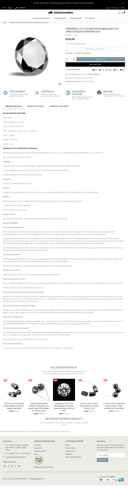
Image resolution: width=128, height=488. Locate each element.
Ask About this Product (83, 53)
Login (107, 8)
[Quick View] (22, 383)
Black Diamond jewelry (41, 18)
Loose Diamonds (76, 18)
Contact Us (38, 448)
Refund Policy (70, 451)
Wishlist (123, 8)
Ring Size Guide (40, 451)
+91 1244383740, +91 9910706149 (18, 453)
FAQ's (68, 445)
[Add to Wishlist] (22, 387)
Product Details (14, 106)
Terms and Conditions (73, 457)
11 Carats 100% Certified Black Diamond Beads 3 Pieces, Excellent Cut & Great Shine (114, 405)
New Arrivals (90, 18)
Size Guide (69, 53)
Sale (5, 380)
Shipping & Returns (59, 106)
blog (35, 454)
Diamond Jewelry (60, 18)
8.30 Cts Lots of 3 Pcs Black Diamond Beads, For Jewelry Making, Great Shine (14, 405)
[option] (32, 57)
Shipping (69, 454)
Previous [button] (1, 397)
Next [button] (126, 397)
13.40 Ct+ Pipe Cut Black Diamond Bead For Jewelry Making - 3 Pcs (89, 405)
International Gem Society (43, 467)
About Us (37, 445)
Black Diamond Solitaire (85, 81)
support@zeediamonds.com (16, 457)
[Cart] (123, 13)
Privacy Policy (71, 448)
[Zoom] (60, 84)
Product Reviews (35, 106)
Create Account (115, 8)
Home (4, 22)
